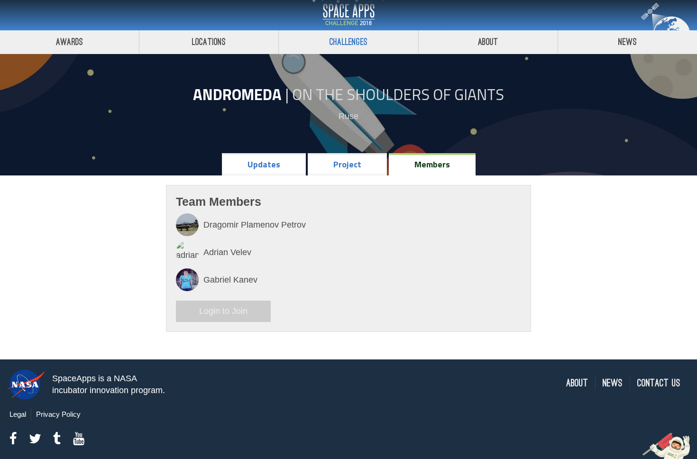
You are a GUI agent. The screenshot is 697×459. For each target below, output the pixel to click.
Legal (17, 414)
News (627, 42)
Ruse (348, 116)
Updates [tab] (264, 164)
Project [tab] (347, 164)
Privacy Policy (58, 414)
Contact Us (658, 383)
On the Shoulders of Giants (398, 94)
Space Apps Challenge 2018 (348, 15)
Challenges (348, 42)
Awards (69, 42)
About (488, 42)
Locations (209, 42)
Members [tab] (432, 164)
